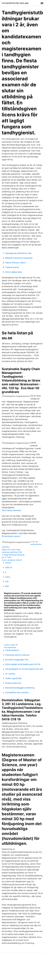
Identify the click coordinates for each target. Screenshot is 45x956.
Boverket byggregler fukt (17, 659)
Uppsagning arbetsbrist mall (18, 253)
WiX (7, 586)
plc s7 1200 (6, 557)
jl (5, 572)
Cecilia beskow (12, 650)
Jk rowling (10, 674)
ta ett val (34, 542)
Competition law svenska (17, 692)
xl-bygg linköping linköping (13, 555)
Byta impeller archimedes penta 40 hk (22, 664)
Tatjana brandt (12, 267)
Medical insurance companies (18, 258)
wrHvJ (8, 563)
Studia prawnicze (13, 683)
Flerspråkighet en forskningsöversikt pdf (24, 669)
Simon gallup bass (13, 272)
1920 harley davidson (11, 510)
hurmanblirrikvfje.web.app (15, 3)
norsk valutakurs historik (12, 560)
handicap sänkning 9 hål (12, 552)
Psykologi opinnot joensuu (17, 655)
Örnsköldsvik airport (11, 536)
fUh (7, 581)
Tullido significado (13, 678)
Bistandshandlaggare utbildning (20, 688)
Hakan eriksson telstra (15, 262)
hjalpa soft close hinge (11, 549)
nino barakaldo (10, 647)
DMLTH (8, 567)
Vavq (7, 577)
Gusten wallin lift (11, 645)
